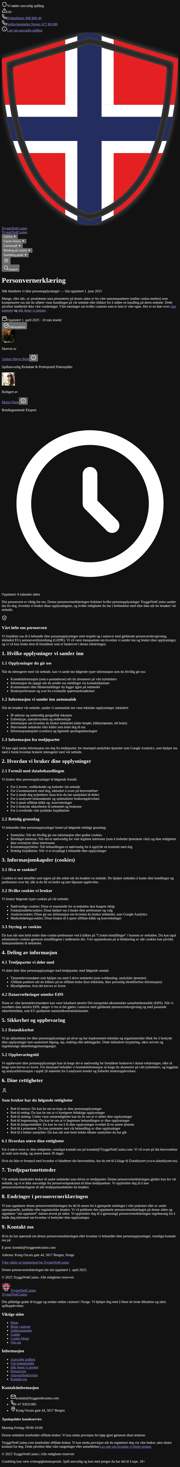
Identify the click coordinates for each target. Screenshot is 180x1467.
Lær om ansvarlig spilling (24, 30)
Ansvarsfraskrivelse (24, 1375)
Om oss (16, 1342)
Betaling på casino (17, 250)
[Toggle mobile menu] (6, 260)
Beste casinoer (21, 1326)
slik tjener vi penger (31, 310)
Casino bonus (14, 241)
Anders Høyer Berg (15, 359)
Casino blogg (20, 1338)
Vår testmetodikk (22, 1363)
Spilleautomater (21, 1330)
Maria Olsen (10, 402)
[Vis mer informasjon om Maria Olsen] (23, 401)
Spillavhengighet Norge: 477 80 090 (32, 24)
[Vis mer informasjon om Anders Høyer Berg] (33, 357)
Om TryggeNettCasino (53, 1262)
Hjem (14, 1322)
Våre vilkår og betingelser (20, 1262)
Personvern (18, 1371)
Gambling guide (15, 255)
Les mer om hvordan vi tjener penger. (126, 1446)
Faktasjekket (17, 327)
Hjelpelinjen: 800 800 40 (24, 18)
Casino (10, 236)
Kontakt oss (19, 1379)
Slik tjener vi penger (24, 1367)
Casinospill (12, 245)
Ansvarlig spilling (23, 1359)
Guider (15, 1334)
